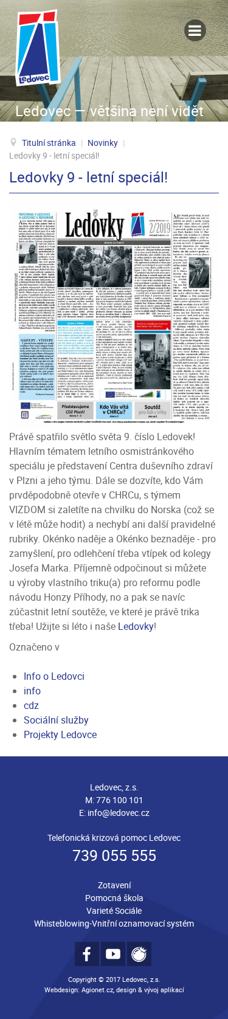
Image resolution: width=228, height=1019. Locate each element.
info (32, 690)
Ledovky (136, 626)
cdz (31, 705)
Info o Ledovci (54, 676)
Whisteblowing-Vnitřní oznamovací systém (114, 923)
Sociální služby (56, 720)
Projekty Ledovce (60, 734)
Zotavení (114, 885)
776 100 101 (119, 800)
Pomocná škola (114, 897)
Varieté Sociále (114, 910)
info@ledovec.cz (119, 812)
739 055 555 (114, 855)
